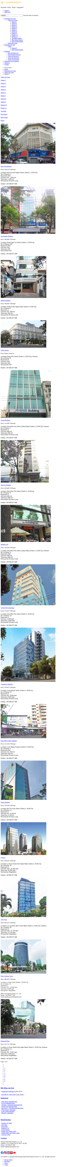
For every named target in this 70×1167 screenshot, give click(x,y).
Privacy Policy (8, 1160)
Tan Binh (3, 111)
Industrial (7, 51)
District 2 (14, 23)
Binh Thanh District (17, 41)
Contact (6, 64)
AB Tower (4, 919)
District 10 (15, 35)
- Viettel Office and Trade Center (10, 1133)
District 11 (15, 36)
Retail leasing (6, 1120)
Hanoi (2, 120)
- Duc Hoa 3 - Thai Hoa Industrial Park (12, 1108)
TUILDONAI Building (7, 608)
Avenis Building (5, 420)
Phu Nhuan (4, 114)
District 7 (14, 30)
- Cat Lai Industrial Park (8, 1103)
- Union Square (5, 1130)
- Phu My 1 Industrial (7, 1113)
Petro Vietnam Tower (7, 976)
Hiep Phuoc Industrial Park (9, 1101)
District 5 (14, 28)
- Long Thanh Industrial (7, 1111)
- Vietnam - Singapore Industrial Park (11, 1105)
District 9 (14, 33)
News (6, 1163)
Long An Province (13, 56)
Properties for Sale (9, 45)
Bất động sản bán (7, 1088)
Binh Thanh (4, 117)
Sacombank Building (7, 236)
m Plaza (3, 857)
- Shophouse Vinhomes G (8, 1091)
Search (3, 15)
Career (6, 1164)
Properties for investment (11, 61)
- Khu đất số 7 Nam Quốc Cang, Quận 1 (12, 1094)
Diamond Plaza (5, 1041)
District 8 (14, 31)
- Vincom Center (5, 1134)
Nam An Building (6, 485)
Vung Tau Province (13, 59)
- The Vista (4, 1125)
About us (7, 63)
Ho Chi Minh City (13, 53)
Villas (9, 46)
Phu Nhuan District (17, 40)
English (6, 10)
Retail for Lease (12, 43)
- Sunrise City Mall (6, 1123)
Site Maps (7, 1161)
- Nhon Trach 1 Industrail (8, 1110)
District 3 (14, 25)
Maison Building (5, 300)
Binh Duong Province (14, 54)
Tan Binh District (17, 38)
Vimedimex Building (7, 684)
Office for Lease (12, 20)
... (4, 1073)
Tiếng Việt (7, 12)
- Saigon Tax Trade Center (8, 1131)
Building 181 (4, 544)
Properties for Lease (10, 18)
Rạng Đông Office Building (9, 741)
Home (6, 69)
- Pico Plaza (4, 1126)
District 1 (14, 22)
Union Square (5, 350)
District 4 (14, 27)
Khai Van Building (6, 166)
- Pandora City (5, 1128)
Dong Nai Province (13, 58)
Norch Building (5, 802)
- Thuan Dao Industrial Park (9, 1106)
